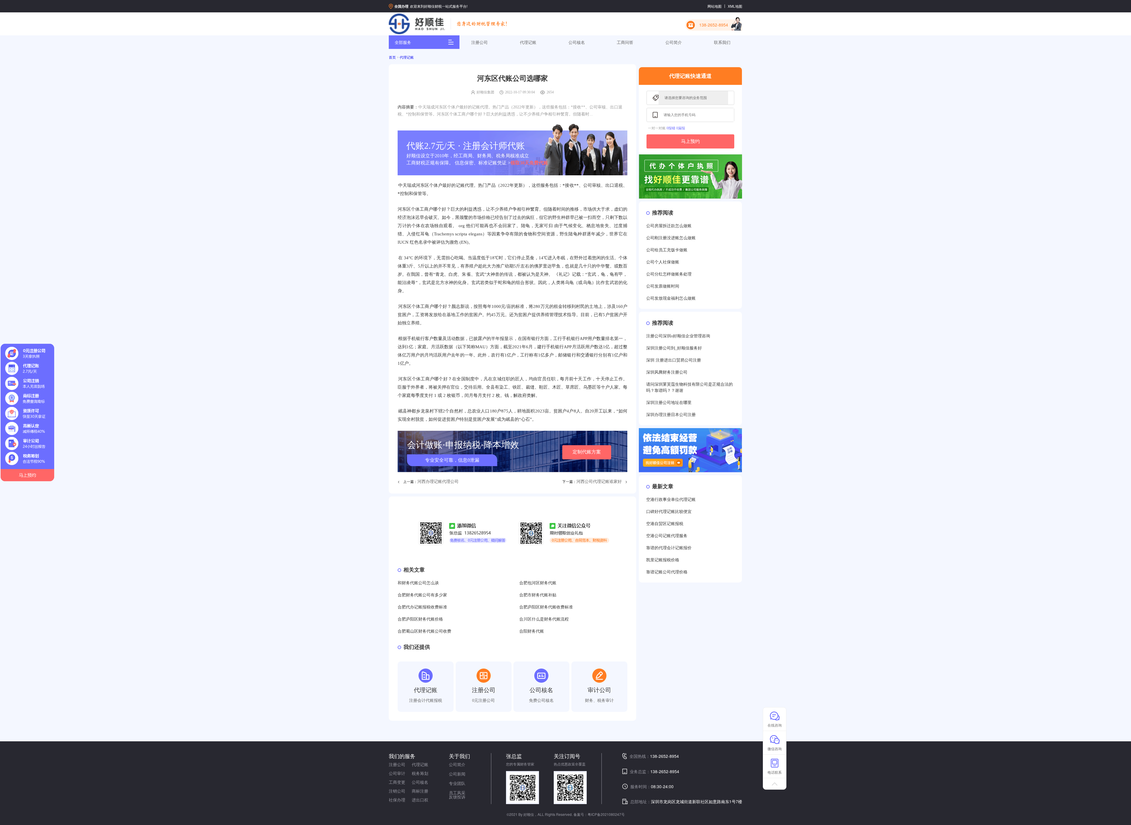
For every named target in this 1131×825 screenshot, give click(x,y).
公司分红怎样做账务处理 (669, 274)
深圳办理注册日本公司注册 (671, 414)
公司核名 (576, 42)
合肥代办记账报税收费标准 (422, 607)
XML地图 (735, 6)
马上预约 (690, 141)
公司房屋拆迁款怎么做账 (669, 226)
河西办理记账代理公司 (438, 481)
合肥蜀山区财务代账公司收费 (424, 631)
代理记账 (528, 42)
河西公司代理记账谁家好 (599, 481)
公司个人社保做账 (662, 262)
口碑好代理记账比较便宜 (669, 511)
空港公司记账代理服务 (666, 536)
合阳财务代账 (531, 631)
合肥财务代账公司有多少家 (422, 595)
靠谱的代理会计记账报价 (669, 548)
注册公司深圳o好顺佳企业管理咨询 (678, 336)
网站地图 (714, 6)
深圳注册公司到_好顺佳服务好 (674, 348)
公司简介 (673, 42)
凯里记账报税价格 (662, 560)
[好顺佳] (417, 24)
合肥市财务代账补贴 (537, 595)
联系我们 (722, 42)
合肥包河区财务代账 (537, 583)
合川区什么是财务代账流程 (544, 619)
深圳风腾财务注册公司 (666, 372)
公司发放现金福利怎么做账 (671, 298)
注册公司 (479, 42)
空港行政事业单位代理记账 (671, 499)
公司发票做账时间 (662, 286)
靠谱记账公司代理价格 (666, 572)
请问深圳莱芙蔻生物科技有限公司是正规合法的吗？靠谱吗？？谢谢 (689, 387)
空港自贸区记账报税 (664, 524)
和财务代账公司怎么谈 (418, 583)
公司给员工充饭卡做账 (666, 250)
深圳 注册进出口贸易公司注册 (673, 360)
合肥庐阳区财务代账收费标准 (546, 607)
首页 (392, 57)
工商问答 (625, 42)
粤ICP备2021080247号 (606, 814)
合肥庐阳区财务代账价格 (420, 619)
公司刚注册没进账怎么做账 (671, 238)
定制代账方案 (587, 451)
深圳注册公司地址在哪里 (669, 402)
